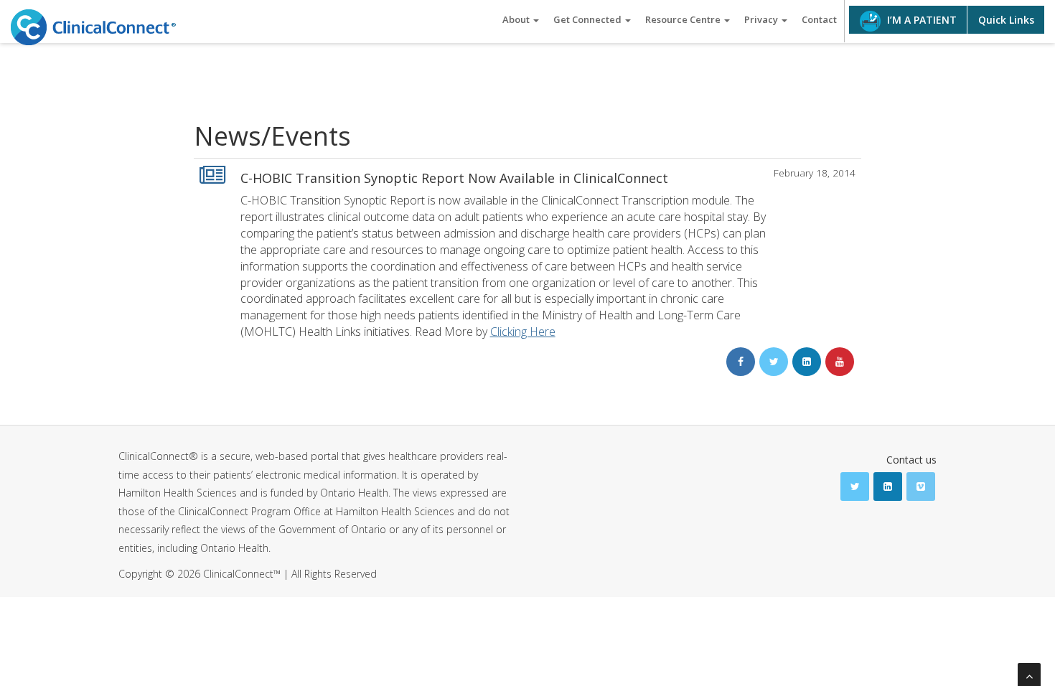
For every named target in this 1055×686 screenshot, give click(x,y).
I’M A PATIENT (920, 20)
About (517, 19)
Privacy (762, 19)
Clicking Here (522, 331)
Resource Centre (684, 19)
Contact (819, 19)
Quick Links (1006, 20)
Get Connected (588, 19)
